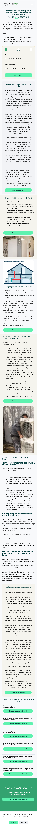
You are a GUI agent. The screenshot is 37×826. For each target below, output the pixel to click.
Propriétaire (10, 58)
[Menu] (32, 4)
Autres (24, 68)
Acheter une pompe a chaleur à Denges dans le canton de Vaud (18, 769)
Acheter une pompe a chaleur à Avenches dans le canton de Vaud (18, 731)
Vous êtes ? (8, 55)
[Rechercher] (28, 4)
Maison (8, 68)
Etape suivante (18, 75)
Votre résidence (10, 65)
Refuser (23, 822)
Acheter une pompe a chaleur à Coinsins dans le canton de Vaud (17, 756)
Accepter (14, 822)
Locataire (19, 58)
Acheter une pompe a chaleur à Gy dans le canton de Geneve (16, 706)
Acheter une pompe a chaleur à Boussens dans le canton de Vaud (18, 744)
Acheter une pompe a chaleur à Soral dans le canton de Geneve (17, 719)
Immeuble (16, 68)
